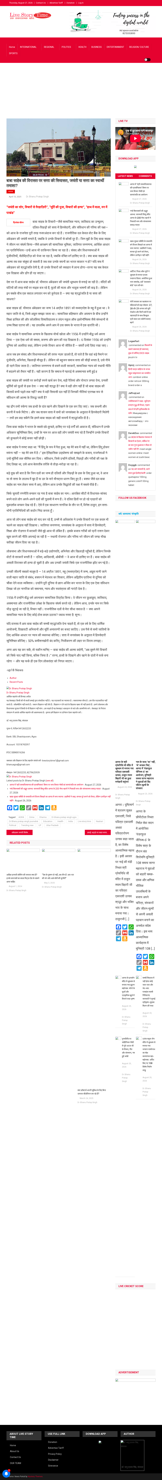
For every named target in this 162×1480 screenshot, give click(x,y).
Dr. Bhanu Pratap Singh (37, 196)
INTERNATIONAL (28, 47)
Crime (31, 817)
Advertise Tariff (56, 3)
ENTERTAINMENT (115, 47)
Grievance (53, 1465)
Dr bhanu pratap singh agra (64, 817)
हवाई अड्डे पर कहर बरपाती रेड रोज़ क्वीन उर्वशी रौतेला (99, 832)
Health (60, 821)
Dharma (43, 817)
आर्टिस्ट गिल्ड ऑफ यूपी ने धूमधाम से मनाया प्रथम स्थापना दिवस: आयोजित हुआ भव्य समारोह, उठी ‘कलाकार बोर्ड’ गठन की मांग (141, 278)
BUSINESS (96, 47)
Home (12, 47)
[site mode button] (147, 59)
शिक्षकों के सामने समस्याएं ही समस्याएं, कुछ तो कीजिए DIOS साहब (140, 349)
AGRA (21, 817)
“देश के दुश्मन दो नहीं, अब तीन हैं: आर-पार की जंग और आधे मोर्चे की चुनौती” (58, 876)
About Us (14, 1451)
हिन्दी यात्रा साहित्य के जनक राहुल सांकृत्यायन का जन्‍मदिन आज (139, 373)
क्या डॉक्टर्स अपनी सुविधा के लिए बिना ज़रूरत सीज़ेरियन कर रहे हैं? (92, 1092)
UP (40, 825)
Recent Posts (16, 682)
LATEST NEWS (125, 176)
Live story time (84, 821)
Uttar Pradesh (52, 825)
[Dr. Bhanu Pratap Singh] (19, 688)
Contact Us (41, 3)
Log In (81, 3)
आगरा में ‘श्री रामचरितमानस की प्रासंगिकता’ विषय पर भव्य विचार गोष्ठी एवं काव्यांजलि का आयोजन (46, 784)
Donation (71, 3)
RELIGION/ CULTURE (139, 47)
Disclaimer (53, 1460)
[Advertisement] (81, 94)
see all (49, 780)
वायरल (10, 191)
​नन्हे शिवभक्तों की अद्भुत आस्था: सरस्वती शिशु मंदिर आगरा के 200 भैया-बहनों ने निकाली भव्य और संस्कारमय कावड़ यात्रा (55, 788)
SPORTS (13, 53)
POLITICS (66, 47)
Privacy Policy (55, 1454)
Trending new (27, 825)
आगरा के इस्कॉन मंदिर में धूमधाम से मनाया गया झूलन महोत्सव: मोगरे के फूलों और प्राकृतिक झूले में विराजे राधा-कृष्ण (128, 988)
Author (13, 678)
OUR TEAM (15, 1463)
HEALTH (82, 47)
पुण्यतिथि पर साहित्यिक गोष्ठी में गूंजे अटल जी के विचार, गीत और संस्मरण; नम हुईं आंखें (128, 1047)
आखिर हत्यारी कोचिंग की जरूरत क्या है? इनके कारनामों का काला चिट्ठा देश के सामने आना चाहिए (22, 878)
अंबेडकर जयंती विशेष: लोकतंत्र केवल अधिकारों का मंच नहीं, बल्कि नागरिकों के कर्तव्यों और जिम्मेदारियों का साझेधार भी (22, 832)
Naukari (99, 821)
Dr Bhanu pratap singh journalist (23, 821)
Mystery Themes (35, 1476)
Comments (145, 176)
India (70, 821)
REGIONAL (49, 47)
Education (47, 821)
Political (12, 825)
